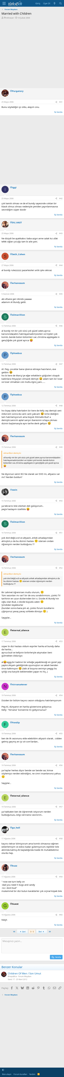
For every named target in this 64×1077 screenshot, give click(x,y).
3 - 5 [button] (32, 931)
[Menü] (4, 3)
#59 (61, 876)
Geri (24, 931)
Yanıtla (59, 112)
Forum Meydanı (24, 976)
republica (13, 976)
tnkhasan (10, 17)
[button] (3, 1069)
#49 (61, 447)
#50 (61, 501)
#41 (61, 102)
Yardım (32, 1074)
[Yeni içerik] (54, 3)
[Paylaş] (56, 102)
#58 (61, 838)
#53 (61, 641)
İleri (40, 931)
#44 (61, 265)
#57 (61, 807)
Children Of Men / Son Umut (24, 973)
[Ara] (60, 3)
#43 (61, 233)
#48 (61, 405)
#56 (61, 765)
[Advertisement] (32, 53)
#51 (61, 532)
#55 (61, 733)
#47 (61, 364)
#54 (61, 695)
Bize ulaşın (6, 1074)
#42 (61, 198)
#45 (61, 294)
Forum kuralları (20, 1074)
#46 (61, 326)
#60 (61, 915)
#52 (61, 568)
